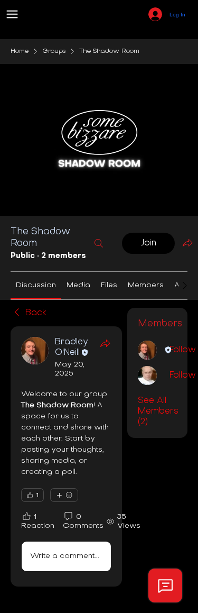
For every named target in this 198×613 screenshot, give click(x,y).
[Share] (105, 343)
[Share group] (187, 242)
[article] (66, 456)
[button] (12, 14)
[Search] (98, 243)
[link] (36, 285)
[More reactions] (64, 495)
